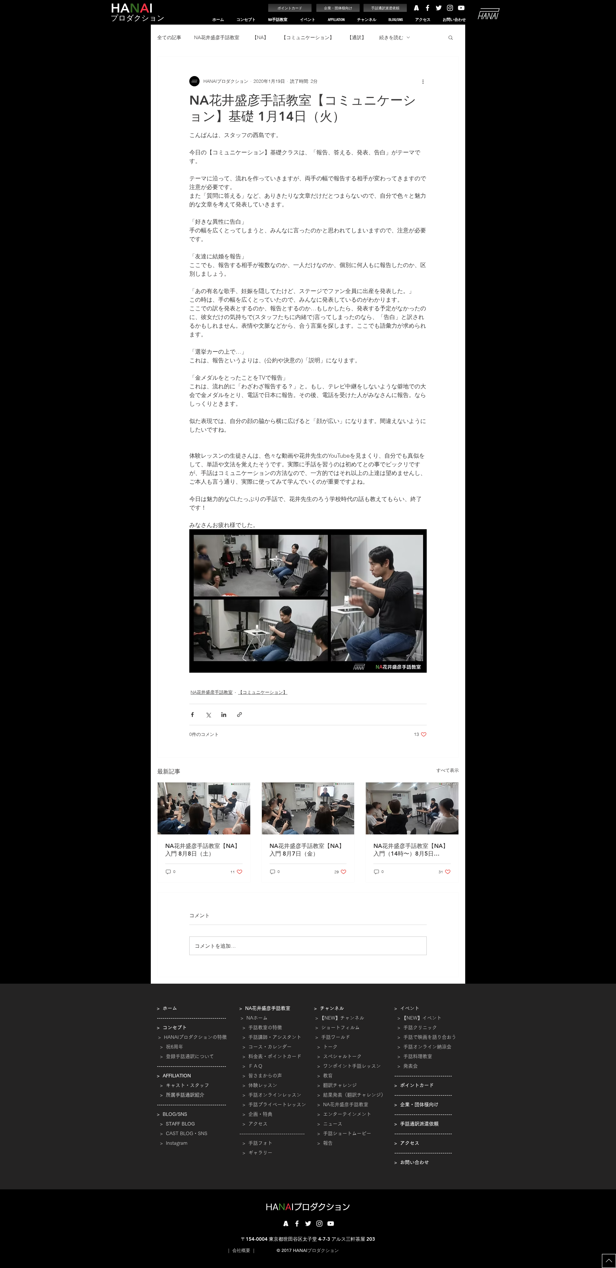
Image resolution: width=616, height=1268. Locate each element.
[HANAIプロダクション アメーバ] (416, 8)
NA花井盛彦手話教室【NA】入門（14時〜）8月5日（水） (411, 850)
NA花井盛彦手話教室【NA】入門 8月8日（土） (202, 849)
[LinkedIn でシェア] (224, 715)
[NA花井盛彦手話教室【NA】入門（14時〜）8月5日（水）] (412, 808)
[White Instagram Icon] (450, 8)
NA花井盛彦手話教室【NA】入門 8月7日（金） (307, 849)
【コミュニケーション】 (307, 37)
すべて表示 (447, 770)
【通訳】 (356, 37)
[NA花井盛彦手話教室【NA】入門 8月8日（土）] (204, 808)
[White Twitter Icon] (439, 8)
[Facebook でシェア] (192, 715)
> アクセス (255, 1123)
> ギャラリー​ (255, 1152)
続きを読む (391, 37)
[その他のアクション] (423, 81)
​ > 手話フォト (255, 1143)
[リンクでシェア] (239, 715)
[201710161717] (286, 1224)
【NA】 (260, 37)
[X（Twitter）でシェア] (208, 715)
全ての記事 (169, 37)
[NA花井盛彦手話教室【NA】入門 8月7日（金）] (308, 808)
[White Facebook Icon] (428, 8)
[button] (246, 19)
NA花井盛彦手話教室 (216, 37)
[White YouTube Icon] (461, 8)
